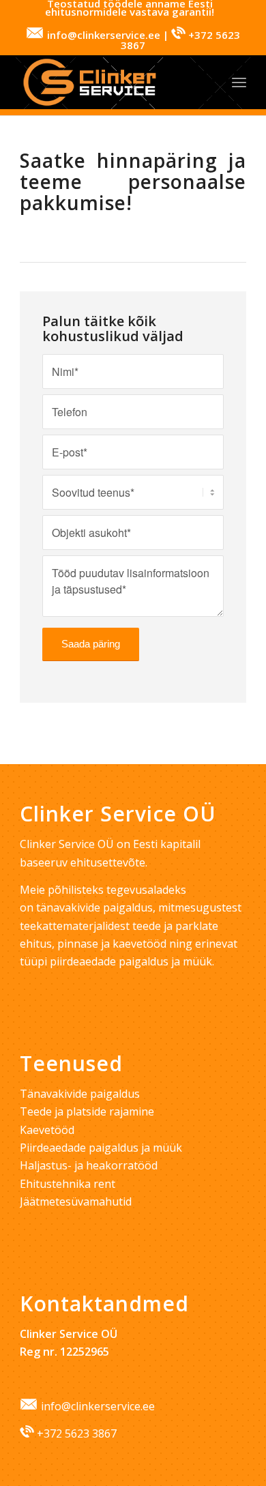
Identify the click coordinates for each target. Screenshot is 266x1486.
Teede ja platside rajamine (87, 1111)
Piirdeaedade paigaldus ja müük (101, 1147)
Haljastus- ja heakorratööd (89, 1165)
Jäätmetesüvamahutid (76, 1201)
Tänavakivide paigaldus (80, 1093)
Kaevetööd (47, 1129)
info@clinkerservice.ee (98, 1406)
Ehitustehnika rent (67, 1183)
